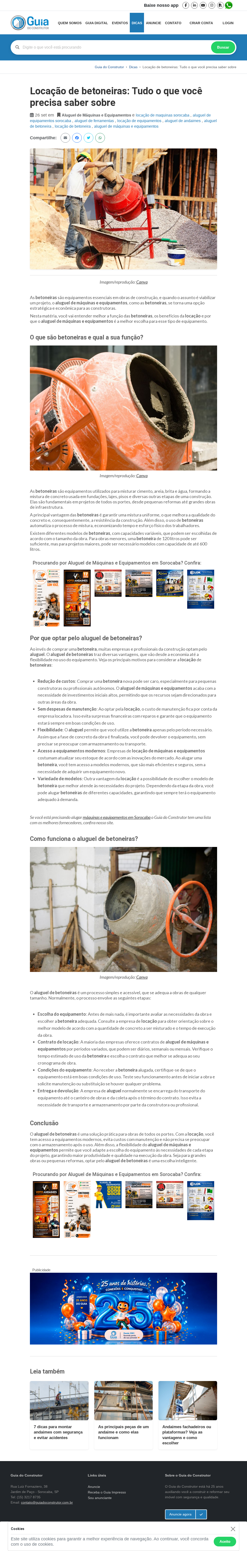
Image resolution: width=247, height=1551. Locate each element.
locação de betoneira (73, 126)
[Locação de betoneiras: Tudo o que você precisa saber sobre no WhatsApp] (100, 138)
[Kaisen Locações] (169, 582)
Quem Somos (70, 23)
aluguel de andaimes (183, 121)
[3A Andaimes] (108, 582)
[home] (30, 22)
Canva (142, 282)
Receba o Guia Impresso (107, 1492)
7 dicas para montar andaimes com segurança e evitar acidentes (58, 1432)
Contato (173, 23)
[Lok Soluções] (200, 588)
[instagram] (211, 5)
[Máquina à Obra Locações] (46, 597)
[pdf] (220, 5)
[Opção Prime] (138, 582)
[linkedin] (194, 5)
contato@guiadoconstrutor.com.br (47, 1502)
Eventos (120, 23)
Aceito (225, 1541)
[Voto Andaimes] (77, 597)
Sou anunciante (100, 1498)
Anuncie (153, 23)
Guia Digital (96, 23)
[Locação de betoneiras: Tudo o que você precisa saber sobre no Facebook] (77, 138)
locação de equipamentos (139, 121)
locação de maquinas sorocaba (163, 115)
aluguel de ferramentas (95, 121)
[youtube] (203, 5)
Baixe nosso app (161, 5)
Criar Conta (201, 23)
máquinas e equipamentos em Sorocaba (117, 817)
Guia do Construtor (109, 67)
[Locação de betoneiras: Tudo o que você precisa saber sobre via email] (65, 138)
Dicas (137, 23)
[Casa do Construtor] (108, 1194)
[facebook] (185, 5)
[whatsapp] (229, 5)
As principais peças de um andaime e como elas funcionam (123, 1432)
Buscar (223, 47)
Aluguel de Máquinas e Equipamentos (126, 126)
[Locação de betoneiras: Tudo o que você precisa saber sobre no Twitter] (88, 138)
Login (228, 23)
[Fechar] (233, 1529)
